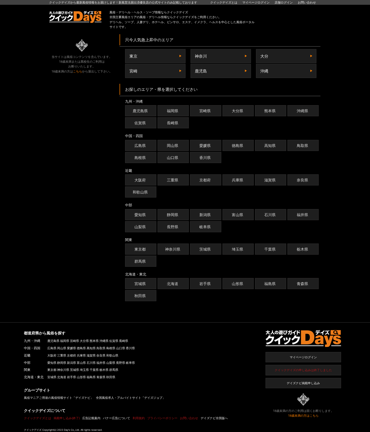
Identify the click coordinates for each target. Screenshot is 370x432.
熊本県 (270, 110)
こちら (77, 71)
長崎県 (172, 123)
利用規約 (139, 418)
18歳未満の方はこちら (303, 415)
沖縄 (264, 70)
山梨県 (140, 226)
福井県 (302, 214)
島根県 (140, 157)
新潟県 (205, 214)
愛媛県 (205, 145)
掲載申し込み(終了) (67, 418)
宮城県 (140, 283)
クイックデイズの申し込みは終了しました (303, 370)
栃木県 (302, 249)
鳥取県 (302, 145)
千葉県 (270, 249)
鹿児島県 (140, 110)
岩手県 (205, 283)
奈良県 (302, 180)
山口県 (172, 157)
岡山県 (172, 145)
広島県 (140, 145)
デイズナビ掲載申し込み (303, 383)
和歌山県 (140, 192)
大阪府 (140, 180)
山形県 (237, 283)
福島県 (270, 283)
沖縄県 (302, 110)
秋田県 (140, 295)
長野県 (172, 226)
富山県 (237, 214)
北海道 (172, 283)
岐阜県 (205, 226)
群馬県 (140, 261)
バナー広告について (116, 418)
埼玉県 (237, 249)
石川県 (270, 214)
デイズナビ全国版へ (214, 418)
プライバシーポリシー (162, 418)
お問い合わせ (307, 2)
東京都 (140, 249)
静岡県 (172, 214)
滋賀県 (270, 180)
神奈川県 (172, 249)
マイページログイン (303, 357)
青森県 (302, 283)
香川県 (205, 157)
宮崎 (133, 70)
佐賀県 (140, 123)
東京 (133, 56)
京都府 (205, 180)
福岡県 (172, 110)
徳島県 (237, 145)
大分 (264, 56)
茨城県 (205, 249)
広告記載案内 (91, 418)
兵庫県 (237, 180)
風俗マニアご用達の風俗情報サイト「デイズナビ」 (58, 398)
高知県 (270, 145)
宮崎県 (205, 110)
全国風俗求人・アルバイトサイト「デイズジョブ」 (130, 398)
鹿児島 (201, 70)
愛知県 (140, 214)
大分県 (237, 110)
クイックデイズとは (223, 2)
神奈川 (201, 56)
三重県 (172, 180)
